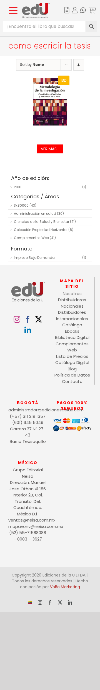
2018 (17, 187)
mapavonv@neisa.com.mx (27, 526)
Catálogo (72, 325)
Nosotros (72, 293)
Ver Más (49, 149)
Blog (72, 369)
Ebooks (72, 331)
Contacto (72, 381)
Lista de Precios (72, 356)
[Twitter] (38, 319)
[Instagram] (17, 319)
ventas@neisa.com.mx (27, 520)
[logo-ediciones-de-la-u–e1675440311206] (36, 5)
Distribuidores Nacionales (72, 303)
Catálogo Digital (72, 362)
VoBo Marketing (65, 587)
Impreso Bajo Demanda (34, 257)
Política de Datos (72, 375)
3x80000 (21, 205)
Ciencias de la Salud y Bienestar (41, 221)
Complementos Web (31, 237)
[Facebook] (27, 319)
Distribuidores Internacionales (72, 315)
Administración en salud (35, 213)
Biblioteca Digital (72, 337)
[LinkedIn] (27, 330)
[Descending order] (78, 65)
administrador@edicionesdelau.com (27, 410)
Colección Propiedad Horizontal (41, 229)
